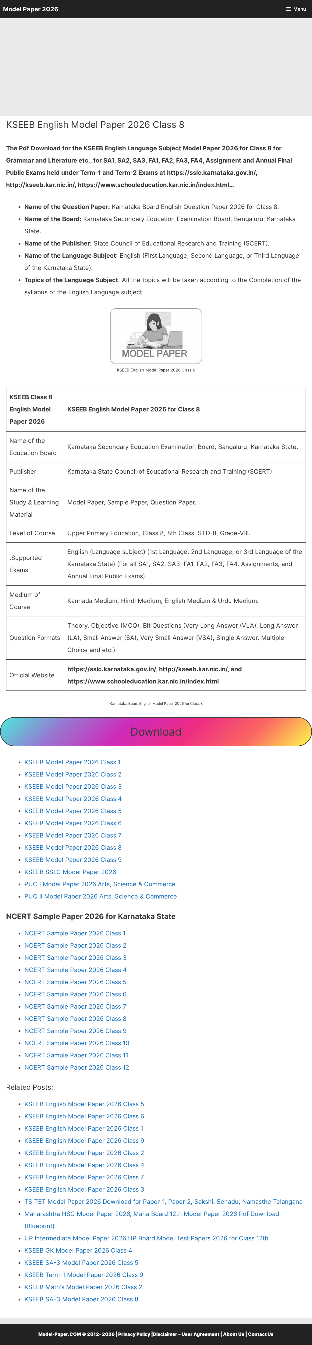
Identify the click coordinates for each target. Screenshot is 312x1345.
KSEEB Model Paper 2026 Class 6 (73, 823)
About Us (233, 1334)
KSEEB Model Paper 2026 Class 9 (73, 859)
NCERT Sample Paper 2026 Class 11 (76, 1055)
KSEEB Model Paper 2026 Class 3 (73, 786)
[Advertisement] (156, 67)
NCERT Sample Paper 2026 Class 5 (75, 982)
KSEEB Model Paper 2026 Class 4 (73, 798)
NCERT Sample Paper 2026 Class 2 (75, 945)
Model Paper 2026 (30, 9)
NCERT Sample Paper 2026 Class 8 (75, 1018)
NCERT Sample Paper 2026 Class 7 (75, 1006)
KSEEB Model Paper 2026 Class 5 (73, 811)
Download (156, 731)
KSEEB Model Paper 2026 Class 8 (73, 847)
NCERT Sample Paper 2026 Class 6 (75, 994)
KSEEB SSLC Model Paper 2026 (70, 872)
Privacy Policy (134, 1334)
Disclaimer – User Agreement (186, 1334)
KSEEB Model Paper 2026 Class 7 (72, 835)
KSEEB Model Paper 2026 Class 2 (73, 774)
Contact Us (261, 1334)
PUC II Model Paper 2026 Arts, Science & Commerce (100, 896)
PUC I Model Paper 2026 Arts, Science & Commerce (100, 884)
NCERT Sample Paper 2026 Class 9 (75, 1031)
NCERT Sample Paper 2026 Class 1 (75, 933)
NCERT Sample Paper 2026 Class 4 (75, 970)
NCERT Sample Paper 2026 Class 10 (76, 1043)
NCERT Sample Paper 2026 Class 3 (75, 957)
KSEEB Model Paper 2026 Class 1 (72, 762)
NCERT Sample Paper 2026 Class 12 (76, 1067)
